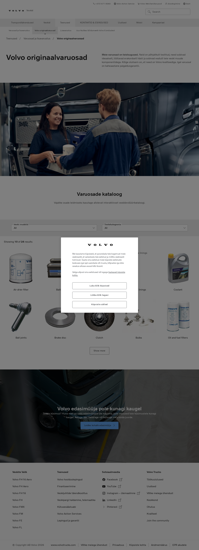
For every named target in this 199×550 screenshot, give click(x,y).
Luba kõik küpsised (99, 285)
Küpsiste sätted (99, 304)
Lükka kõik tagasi (99, 295)
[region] (99, 275)
